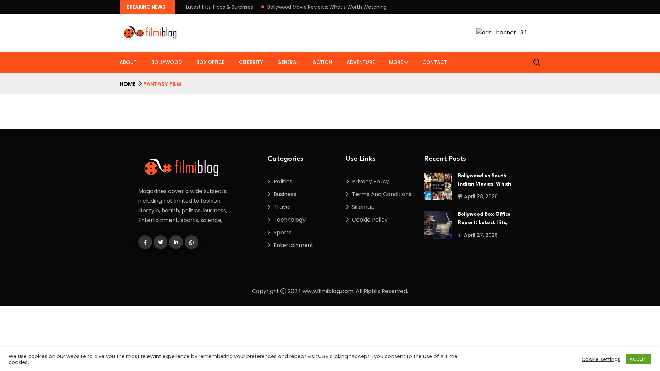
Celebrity (251, 62)
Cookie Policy (370, 219)
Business (285, 194)
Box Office (210, 62)
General (287, 62)
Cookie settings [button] (601, 359)
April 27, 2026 (481, 235)
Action (322, 62)
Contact (434, 62)
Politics (283, 181)
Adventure (360, 62)
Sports (283, 232)
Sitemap (363, 207)
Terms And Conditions (381, 194)
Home (127, 84)
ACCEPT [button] (638, 359)
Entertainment (294, 245)
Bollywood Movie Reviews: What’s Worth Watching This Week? (333, 6)
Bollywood (166, 62)
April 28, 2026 (481, 196)
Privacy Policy (370, 181)
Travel (282, 207)
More (396, 62)
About (128, 62)
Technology (290, 219)
